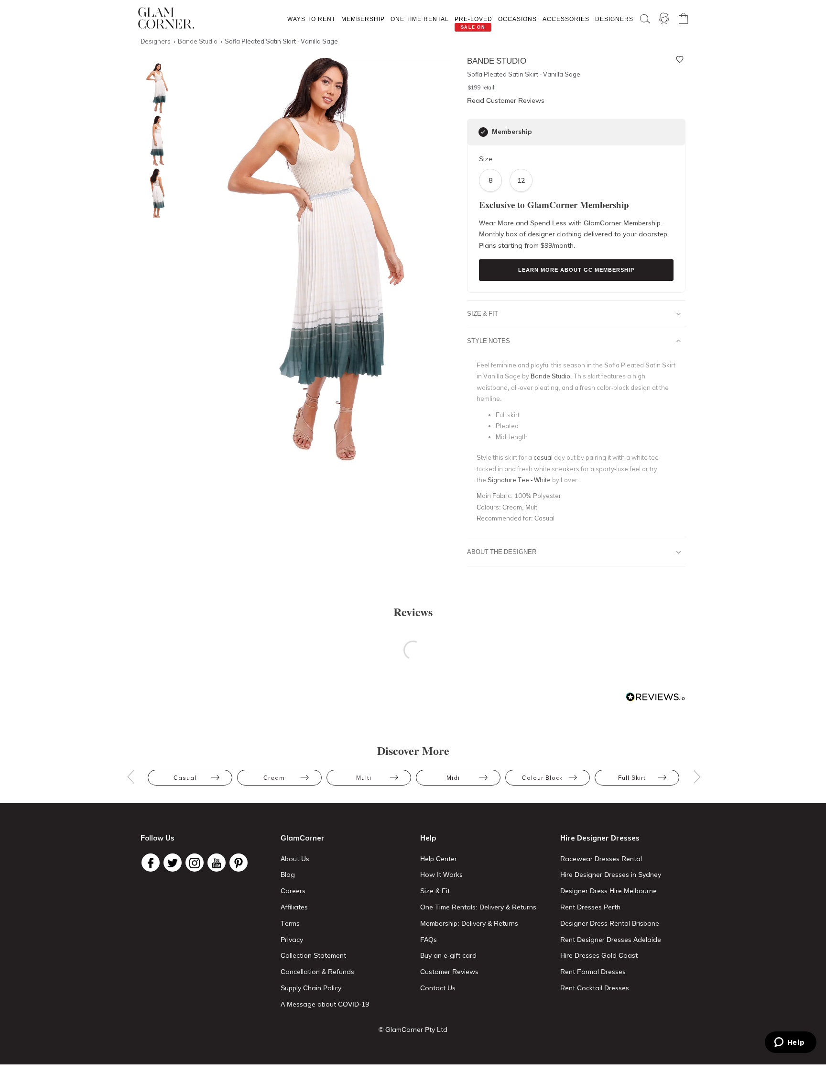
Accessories (566, 18)
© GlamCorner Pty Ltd (413, 1029)
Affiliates (294, 907)
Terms (290, 923)
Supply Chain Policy (311, 988)
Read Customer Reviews (505, 100)
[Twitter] (172, 862)
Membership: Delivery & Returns (469, 923)
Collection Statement (313, 955)
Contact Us (438, 988)
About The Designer (501, 551)
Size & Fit (482, 313)
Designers (614, 18)
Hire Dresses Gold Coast (599, 955)
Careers (293, 890)
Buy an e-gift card (448, 955)
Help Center (438, 858)
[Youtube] (216, 862)
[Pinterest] (238, 862)
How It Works (441, 874)
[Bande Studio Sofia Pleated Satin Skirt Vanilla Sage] (155, 88)
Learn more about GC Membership (576, 269)
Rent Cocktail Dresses (594, 988)
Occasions (517, 18)
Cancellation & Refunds (317, 971)
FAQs (428, 939)
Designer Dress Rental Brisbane (609, 923)
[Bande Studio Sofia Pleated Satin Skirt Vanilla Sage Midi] (155, 141)
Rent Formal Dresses (593, 971)
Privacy (292, 939)
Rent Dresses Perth (590, 907)
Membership (363, 18)
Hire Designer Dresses (600, 837)
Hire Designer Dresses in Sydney (610, 874)
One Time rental (420, 18)
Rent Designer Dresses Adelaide (610, 939)
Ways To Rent (311, 18)
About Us (295, 858)
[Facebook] (150, 862)
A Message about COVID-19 (325, 1004)
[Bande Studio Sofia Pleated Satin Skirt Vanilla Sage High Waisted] (155, 193)
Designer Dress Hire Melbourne (608, 890)
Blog (288, 874)
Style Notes (488, 340)
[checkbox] (483, 132)
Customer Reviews (449, 971)
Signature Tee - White (519, 480)
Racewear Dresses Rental (601, 858)
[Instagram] (194, 862)
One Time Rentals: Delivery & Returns (478, 907)
